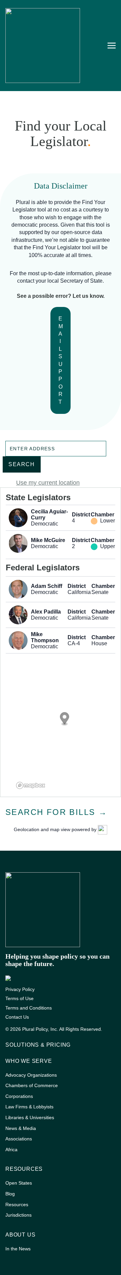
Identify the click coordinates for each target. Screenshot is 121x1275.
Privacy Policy (20, 989)
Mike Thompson (45, 637)
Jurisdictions (18, 1215)
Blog (10, 1193)
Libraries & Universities (29, 1117)
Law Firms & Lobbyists (29, 1106)
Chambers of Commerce (31, 1085)
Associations (18, 1138)
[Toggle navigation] (112, 45)
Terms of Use (19, 998)
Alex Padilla (46, 612)
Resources (24, 1169)
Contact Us (17, 1017)
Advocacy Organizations (31, 1075)
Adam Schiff (46, 586)
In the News (18, 1248)
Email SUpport (61, 360)
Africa (11, 1149)
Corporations (19, 1096)
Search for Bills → (56, 812)
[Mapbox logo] (30, 785)
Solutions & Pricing (38, 1045)
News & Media (20, 1128)
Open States (18, 1183)
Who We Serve (28, 1061)
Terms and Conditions (28, 1008)
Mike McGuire (48, 540)
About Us (20, 1235)
